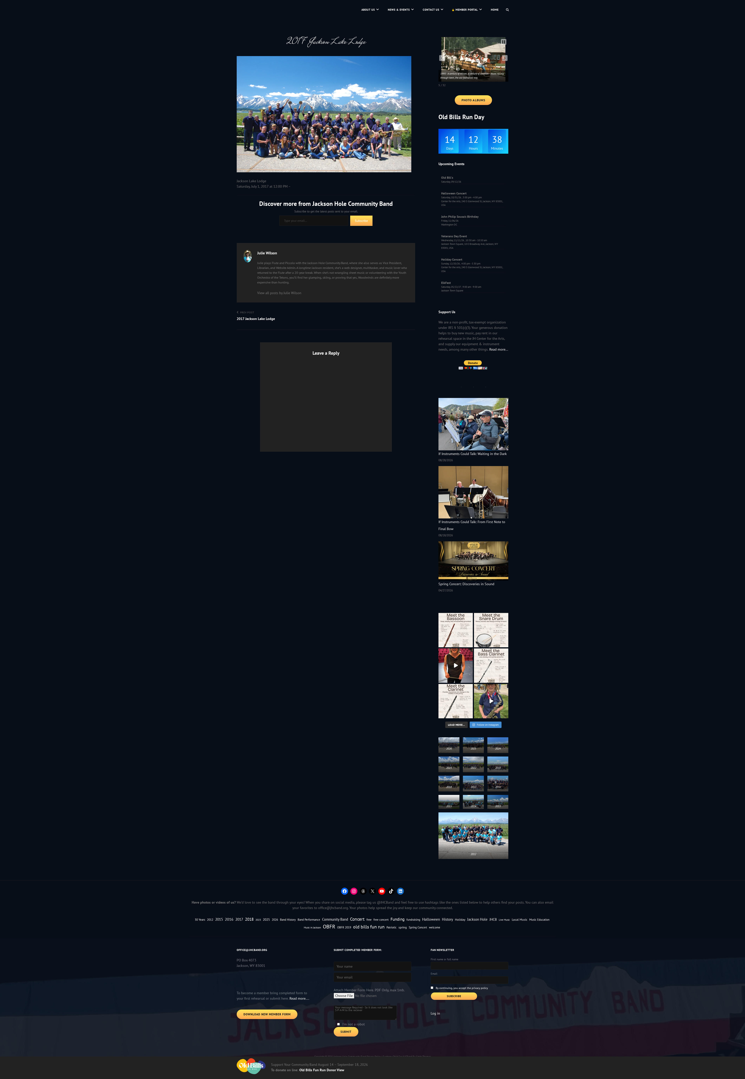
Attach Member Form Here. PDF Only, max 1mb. (369, 990)
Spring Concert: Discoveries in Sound (466, 584)
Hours (473, 148)
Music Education (539, 919)
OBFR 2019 (344, 927)
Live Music (504, 919)
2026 (275, 919)
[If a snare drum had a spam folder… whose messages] (491, 630)
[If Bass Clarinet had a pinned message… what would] (491, 665)
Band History (288, 919)
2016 (229, 919)
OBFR (329, 926)
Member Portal (467, 9)
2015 (219, 919)
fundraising (413, 919)
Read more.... (299, 998)
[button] (442, 58)
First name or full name (444, 959)
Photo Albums (473, 100)
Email (434, 973)
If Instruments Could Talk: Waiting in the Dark (472, 454)
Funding (398, 919)
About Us (368, 9)
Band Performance (309, 919)
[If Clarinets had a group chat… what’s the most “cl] (455, 701)
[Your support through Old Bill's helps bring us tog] (455, 665)
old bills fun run (369, 927)
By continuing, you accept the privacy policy (462, 988)
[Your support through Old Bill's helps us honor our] (491, 701)
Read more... (498, 349)
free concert (381, 919)
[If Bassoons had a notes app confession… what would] (455, 630)
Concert (357, 919)
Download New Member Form (267, 1014)
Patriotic (391, 927)
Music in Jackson (312, 927)
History (447, 919)
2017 (239, 919)
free (369, 919)
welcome (434, 927)
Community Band (335, 919)
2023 (258, 919)
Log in (435, 1013)
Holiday (460, 919)
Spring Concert (418, 927)
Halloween (431, 919)
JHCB (493, 919)
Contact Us (431, 9)
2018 (249, 919)
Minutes (497, 148)
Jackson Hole (477, 919)
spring (402, 927)
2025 (266, 919)
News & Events (399, 9)
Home (495, 9)
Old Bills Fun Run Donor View (321, 1070)
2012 (210, 919)
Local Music (519, 919)
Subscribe (361, 221)
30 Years (200, 919)
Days (449, 148)
